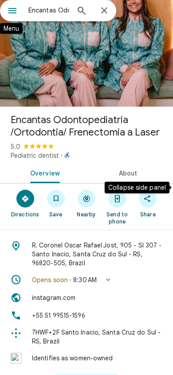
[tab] (43, 172)
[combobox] (48, 10)
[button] (86, 280)
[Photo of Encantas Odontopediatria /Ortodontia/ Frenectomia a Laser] (86, 53)
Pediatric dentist (35, 156)
